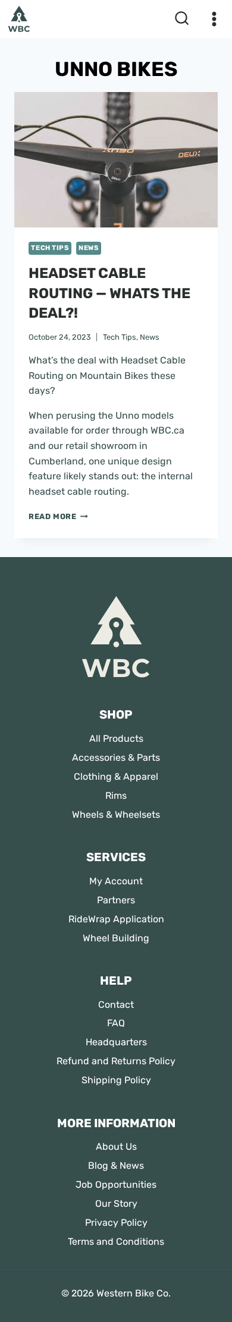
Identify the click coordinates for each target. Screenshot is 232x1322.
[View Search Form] (182, 18)
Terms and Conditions (116, 1241)
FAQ (116, 1023)
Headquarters (116, 1042)
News (88, 248)
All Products (116, 738)
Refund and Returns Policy (116, 1061)
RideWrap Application (116, 919)
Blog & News (116, 1165)
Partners (116, 900)
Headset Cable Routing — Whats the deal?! (109, 293)
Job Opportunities (116, 1184)
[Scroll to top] (19, 1287)
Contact (116, 1004)
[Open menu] (211, 18)
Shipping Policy (116, 1080)
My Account (116, 881)
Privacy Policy (116, 1222)
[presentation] (116, 159)
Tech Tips (49, 248)
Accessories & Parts (116, 757)
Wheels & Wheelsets (116, 814)
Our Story (116, 1203)
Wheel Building (116, 938)
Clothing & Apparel (116, 776)
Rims (116, 795)
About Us (116, 1146)
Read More (58, 516)
